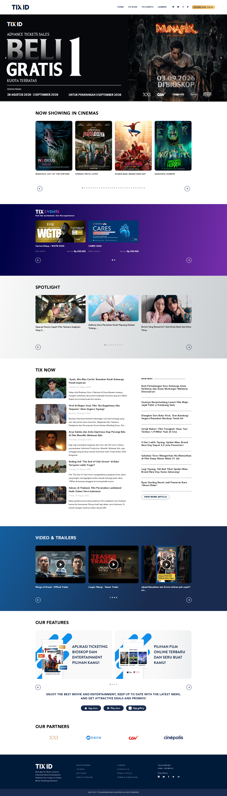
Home (121, 7)
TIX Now (132, 7)
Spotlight (81, 773)
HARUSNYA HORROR (165, 174)
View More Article (155, 497)
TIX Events (147, 7)
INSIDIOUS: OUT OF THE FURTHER (52, 174)
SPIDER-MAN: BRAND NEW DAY (130, 174)
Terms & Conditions (127, 777)
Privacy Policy (124, 773)
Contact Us (123, 769)
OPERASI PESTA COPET (86, 174)
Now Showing (83, 765)
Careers (162, 7)
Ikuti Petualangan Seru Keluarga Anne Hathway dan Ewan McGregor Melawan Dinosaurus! (164, 389)
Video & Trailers (84, 777)
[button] (39, 188)
